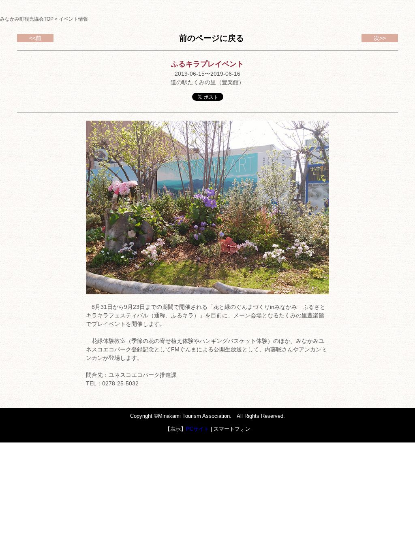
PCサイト (197, 429)
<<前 (35, 38)
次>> (380, 38)
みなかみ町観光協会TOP (26, 19)
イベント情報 (73, 19)
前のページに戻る (211, 38)
